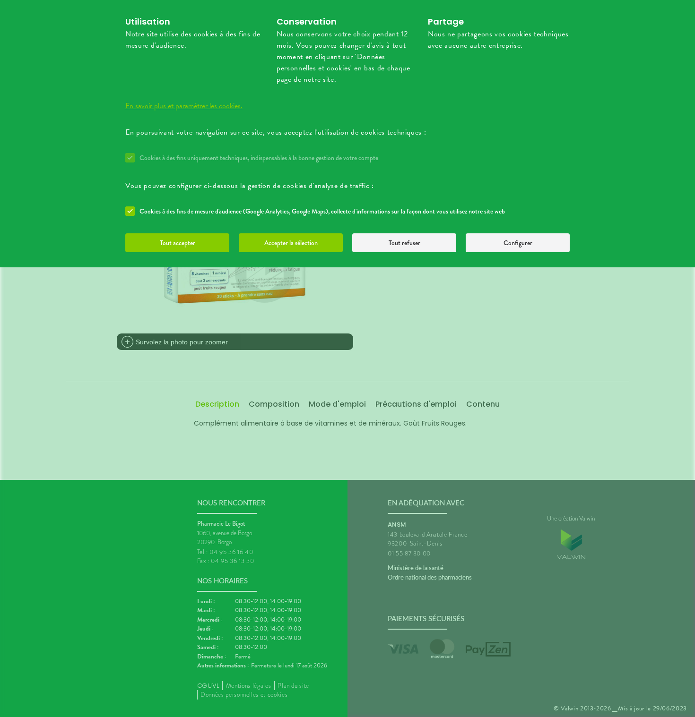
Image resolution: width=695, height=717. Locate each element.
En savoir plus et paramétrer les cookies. (184, 105)
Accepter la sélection (291, 243)
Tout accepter (177, 243)
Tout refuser (404, 243)
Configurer (518, 243)
